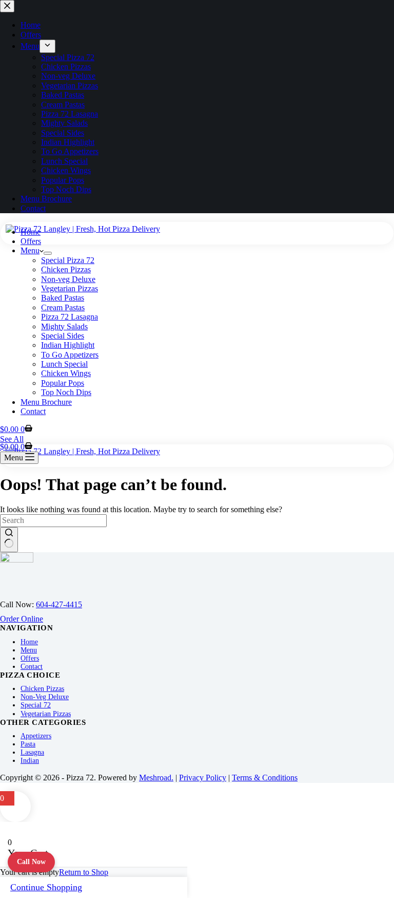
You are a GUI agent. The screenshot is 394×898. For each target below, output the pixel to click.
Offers (31, 241)
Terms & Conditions (265, 777)
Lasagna (32, 752)
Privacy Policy (202, 777)
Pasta (28, 744)
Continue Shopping (46, 887)
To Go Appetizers (69, 354)
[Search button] (9, 539)
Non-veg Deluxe (68, 279)
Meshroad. (156, 777)
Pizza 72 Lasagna (69, 316)
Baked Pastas (62, 297)
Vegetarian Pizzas (69, 288)
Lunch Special (64, 364)
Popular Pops (62, 383)
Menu (30, 250)
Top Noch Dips (66, 392)
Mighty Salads (64, 326)
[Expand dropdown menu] (48, 253)
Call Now (31, 862)
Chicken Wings (66, 373)
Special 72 (36, 705)
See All (12, 439)
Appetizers (36, 736)
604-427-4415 (59, 604)
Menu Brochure (46, 402)
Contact (33, 411)
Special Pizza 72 (67, 260)
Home (31, 232)
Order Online (21, 618)
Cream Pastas (63, 307)
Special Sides (62, 335)
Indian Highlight (67, 345)
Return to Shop (83, 872)
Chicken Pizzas (66, 269)
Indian (30, 760)
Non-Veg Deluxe (45, 697)
